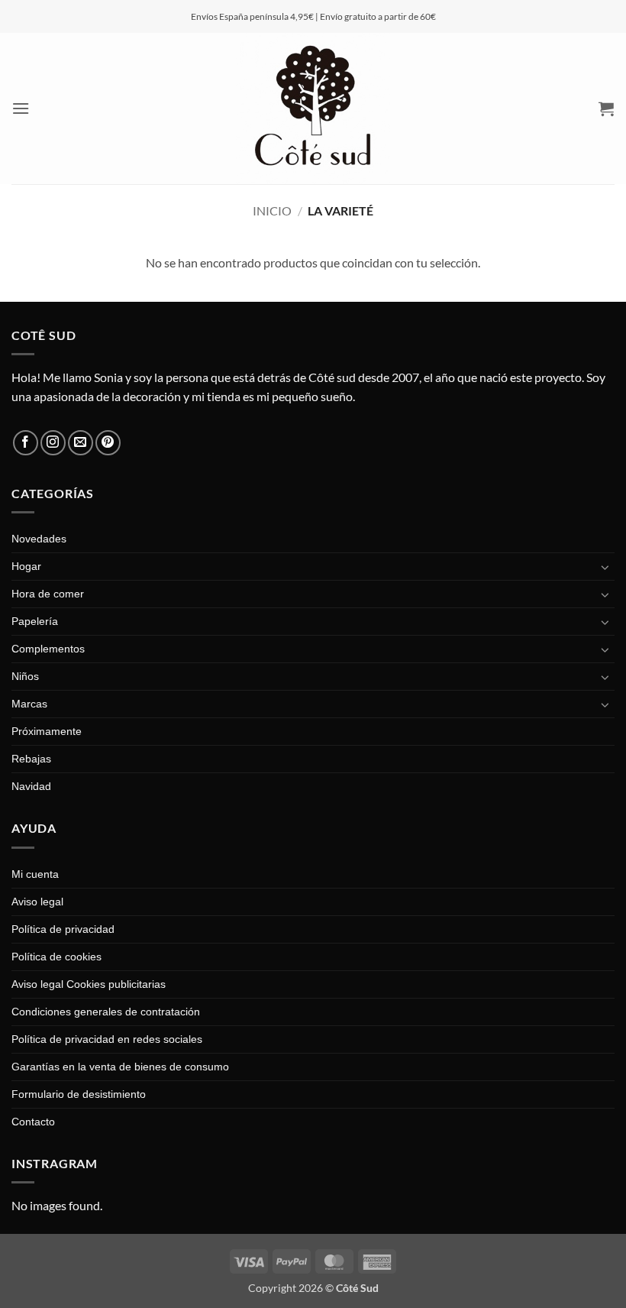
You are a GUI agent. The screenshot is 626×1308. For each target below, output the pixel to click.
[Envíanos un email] (80, 442)
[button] (21, 108)
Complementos (48, 649)
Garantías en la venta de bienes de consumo (120, 1066)
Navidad (31, 786)
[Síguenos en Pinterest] (108, 442)
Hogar (26, 566)
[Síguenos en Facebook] (25, 442)
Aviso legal (37, 901)
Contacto (33, 1121)
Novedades (38, 539)
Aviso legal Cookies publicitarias (88, 984)
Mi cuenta (35, 874)
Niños (25, 676)
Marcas (29, 704)
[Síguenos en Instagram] (53, 442)
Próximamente (46, 731)
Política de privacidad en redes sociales (106, 1039)
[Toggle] (605, 566)
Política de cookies (56, 956)
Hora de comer (47, 594)
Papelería (34, 621)
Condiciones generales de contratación (105, 1011)
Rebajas (31, 759)
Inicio (272, 210)
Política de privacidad (63, 929)
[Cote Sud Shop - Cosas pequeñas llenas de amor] (313, 108)
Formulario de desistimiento (78, 1094)
